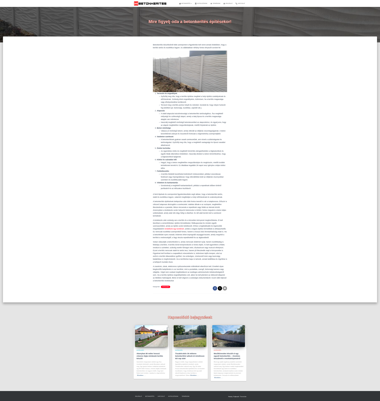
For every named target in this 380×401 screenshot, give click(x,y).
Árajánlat (229, 3)
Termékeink (216, 3)
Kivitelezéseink (202, 3)
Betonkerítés (186, 3)
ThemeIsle (243, 396)
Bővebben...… (141, 375)
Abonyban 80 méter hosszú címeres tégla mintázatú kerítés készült (150, 356)
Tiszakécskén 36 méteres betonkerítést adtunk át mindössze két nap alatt (189, 356)
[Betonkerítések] (150, 3)
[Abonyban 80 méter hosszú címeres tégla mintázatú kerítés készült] (151, 336)
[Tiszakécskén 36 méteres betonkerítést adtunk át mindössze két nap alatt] (190, 336)
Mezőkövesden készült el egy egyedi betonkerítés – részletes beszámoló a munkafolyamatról (227, 356)
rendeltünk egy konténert (174, 229)
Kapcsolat (241, 3)
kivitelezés (165, 286)
